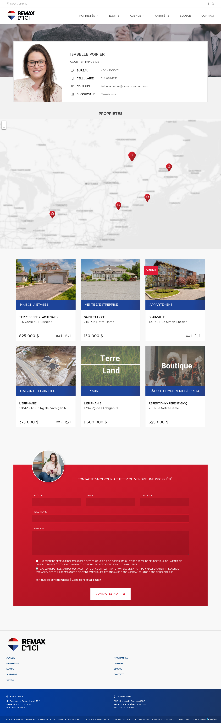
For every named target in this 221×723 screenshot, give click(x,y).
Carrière (162, 16)
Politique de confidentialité (51, 580)
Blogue (185, 16)
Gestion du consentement (177, 719)
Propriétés (86, 16)
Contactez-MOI (107, 593)
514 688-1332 (109, 78)
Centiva (212, 719)
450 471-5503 (110, 70)
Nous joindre (18, 4)
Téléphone (40, 512)
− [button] (4, 127)
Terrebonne (108, 94)
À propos (11, 674)
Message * (39, 529)
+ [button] (4, 123)
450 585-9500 (19, 708)
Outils (10, 680)
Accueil (10, 658)
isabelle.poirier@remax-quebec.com (124, 86)
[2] (132, 161)
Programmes (121, 658)
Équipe (114, 16)
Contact (208, 16)
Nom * (91, 495)
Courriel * (148, 495)
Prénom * (39, 495)
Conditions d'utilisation (86, 580)
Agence (135, 16)
